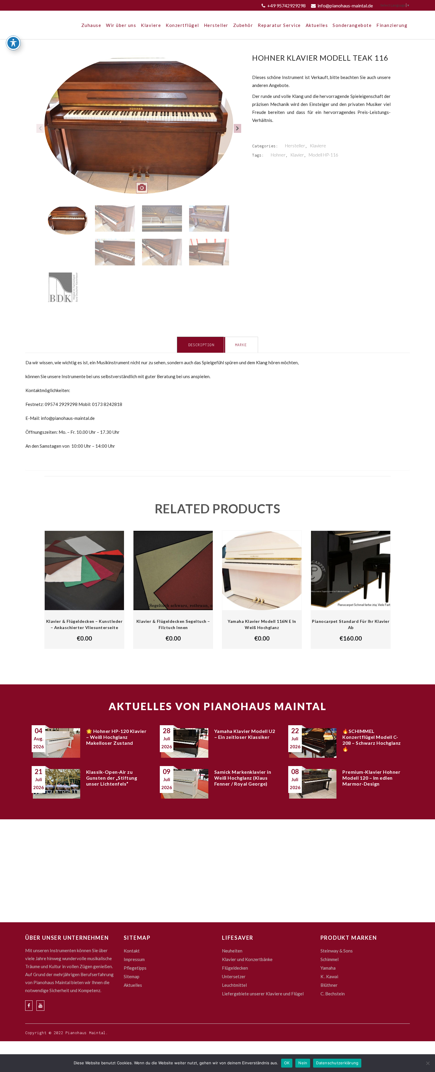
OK (287, 1062)
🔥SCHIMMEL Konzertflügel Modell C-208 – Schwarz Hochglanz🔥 (371, 740)
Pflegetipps (135, 968)
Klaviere (318, 145)
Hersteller (295, 145)
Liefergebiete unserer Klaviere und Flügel (263, 993)
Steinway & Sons (336, 950)
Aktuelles (133, 985)
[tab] (201, 345)
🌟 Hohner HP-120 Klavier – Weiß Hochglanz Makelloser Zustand (116, 737)
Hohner (278, 154)
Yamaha (328, 968)
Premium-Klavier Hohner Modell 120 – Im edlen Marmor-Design (371, 777)
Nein (302, 1062)
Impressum (134, 959)
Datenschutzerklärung (337, 1062)
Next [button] (237, 128)
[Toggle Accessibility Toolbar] (13, 43)
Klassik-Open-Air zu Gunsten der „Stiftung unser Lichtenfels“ (111, 777)
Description (201, 345)
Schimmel (329, 959)
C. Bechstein (332, 993)
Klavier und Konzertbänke (247, 959)
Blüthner (329, 985)
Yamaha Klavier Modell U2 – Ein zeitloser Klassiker (244, 734)
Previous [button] (40, 128)
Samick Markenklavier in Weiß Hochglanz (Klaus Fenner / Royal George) (242, 777)
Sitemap (131, 976)
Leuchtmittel (234, 985)
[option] (138, 128)
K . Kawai (329, 976)
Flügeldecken (235, 968)
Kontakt (132, 950)
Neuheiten (232, 950)
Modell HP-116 (323, 154)
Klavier (297, 154)
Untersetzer (234, 976)
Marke (241, 345)
